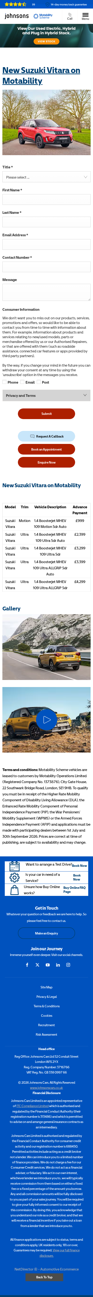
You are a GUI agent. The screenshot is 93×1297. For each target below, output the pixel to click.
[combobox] (46, 176)
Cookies (46, 1015)
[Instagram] (68, 965)
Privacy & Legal (46, 997)
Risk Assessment (46, 1034)
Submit (46, 414)
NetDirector (24, 1269)
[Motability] (42, 16)
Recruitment (46, 1025)
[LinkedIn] (58, 965)
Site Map (46, 987)
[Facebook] (27, 965)
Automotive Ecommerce (59, 1269)
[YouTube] (48, 965)
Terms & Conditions (47, 1006)
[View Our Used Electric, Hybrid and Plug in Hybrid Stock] (46, 36)
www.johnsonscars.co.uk (46, 1088)
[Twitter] (37, 965)
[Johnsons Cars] (17, 16)
